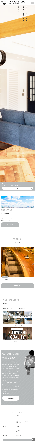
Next (31, 263)
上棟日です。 (19, 426)
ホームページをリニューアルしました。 (11, 185)
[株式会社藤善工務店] (13, 2)
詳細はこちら (10, 225)
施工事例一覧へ (17, 285)
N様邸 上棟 (18, 435)
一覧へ (17, 188)
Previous (4, 263)
